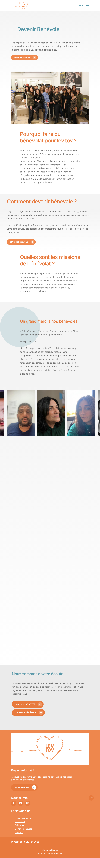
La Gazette (20, 821)
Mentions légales (50, 850)
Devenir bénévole (23, 829)
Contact (19, 832)
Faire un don (21, 825)
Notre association (23, 818)
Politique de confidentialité (50, 853)
